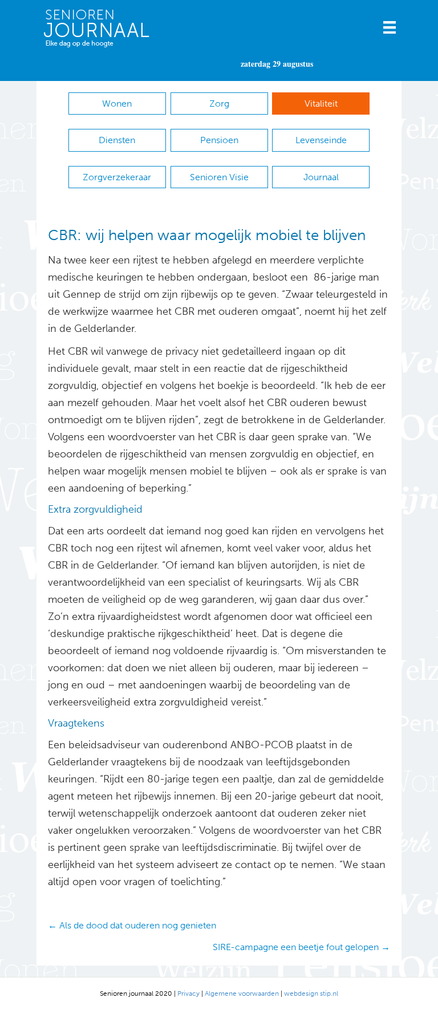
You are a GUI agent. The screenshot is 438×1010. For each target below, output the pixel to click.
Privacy (188, 993)
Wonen (117, 103)
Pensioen (219, 140)
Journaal (321, 177)
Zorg (219, 103)
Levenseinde (321, 140)
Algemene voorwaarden (242, 993)
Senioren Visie (219, 177)
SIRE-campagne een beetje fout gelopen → (301, 947)
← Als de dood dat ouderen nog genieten (132, 925)
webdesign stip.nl (311, 993)
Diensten (117, 140)
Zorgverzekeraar (117, 177)
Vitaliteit (321, 103)
